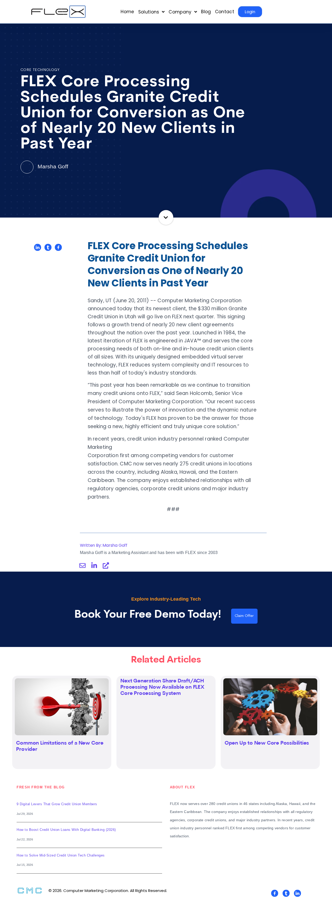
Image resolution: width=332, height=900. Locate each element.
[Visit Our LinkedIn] (297, 893)
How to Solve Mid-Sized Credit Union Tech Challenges (61, 855)
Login (250, 12)
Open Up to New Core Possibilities (267, 743)
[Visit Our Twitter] (286, 893)
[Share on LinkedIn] (37, 247)
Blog (206, 12)
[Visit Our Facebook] (274, 893)
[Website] (106, 565)
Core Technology (40, 70)
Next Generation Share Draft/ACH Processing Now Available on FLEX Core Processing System (162, 687)
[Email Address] (82, 565)
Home (127, 12)
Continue (166, 217)
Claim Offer (244, 616)
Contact (224, 12)
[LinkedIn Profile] (94, 565)
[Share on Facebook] (58, 247)
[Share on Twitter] (48, 247)
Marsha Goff (52, 166)
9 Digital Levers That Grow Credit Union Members (57, 804)
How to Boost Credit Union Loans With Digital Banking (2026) (66, 830)
